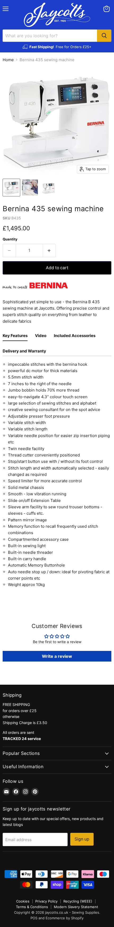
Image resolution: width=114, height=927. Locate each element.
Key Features (15, 335)
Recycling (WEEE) (77, 901)
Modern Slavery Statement (76, 907)
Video (40, 335)
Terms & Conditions (32, 907)
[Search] (104, 36)
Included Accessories (74, 335)
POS (33, 918)
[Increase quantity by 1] (49, 250)
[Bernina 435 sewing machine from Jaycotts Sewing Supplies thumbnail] (11, 187)
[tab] (15, 336)
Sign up (81, 839)
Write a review (57, 656)
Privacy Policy (46, 901)
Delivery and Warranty (24, 351)
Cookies (22, 901)
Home (8, 59)
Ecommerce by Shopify (65, 918)
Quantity (10, 239)
